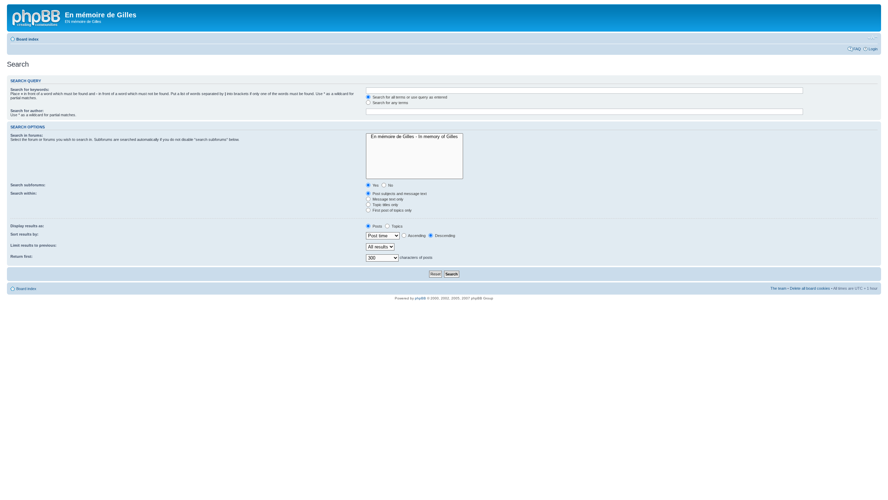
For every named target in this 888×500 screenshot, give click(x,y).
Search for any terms (390, 103)
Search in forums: (26, 135)
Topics (397, 226)
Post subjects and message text (399, 194)
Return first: (21, 256)
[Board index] (37, 17)
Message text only (387, 199)
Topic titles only (385, 205)
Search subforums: (27, 185)
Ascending (416, 236)
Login (873, 49)
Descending (444, 236)
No (390, 185)
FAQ (857, 49)
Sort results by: (24, 234)
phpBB (420, 298)
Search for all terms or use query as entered (409, 97)
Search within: (23, 193)
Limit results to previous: (33, 245)
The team (778, 288)
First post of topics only (392, 210)
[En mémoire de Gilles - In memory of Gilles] (414, 136)
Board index (27, 39)
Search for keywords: (29, 89)
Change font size (873, 38)
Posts (377, 226)
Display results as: (27, 226)
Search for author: (27, 111)
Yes (375, 185)
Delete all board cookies (810, 288)
